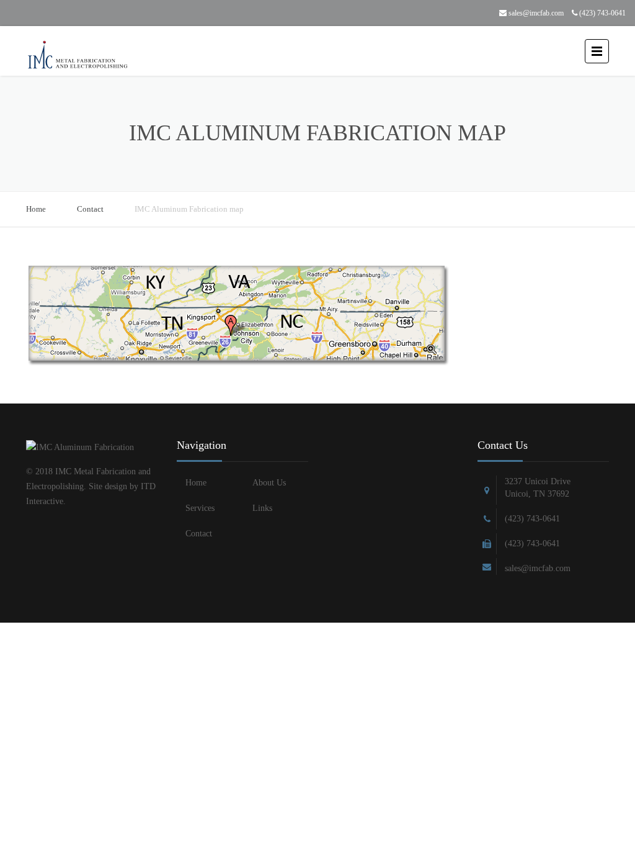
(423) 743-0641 (601, 13)
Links (262, 508)
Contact (90, 209)
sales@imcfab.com (535, 13)
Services (200, 508)
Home (36, 209)
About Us (269, 482)
